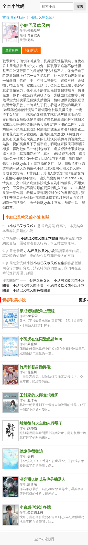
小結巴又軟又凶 (40, 17)
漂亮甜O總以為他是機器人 (43, 479)
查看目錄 (11, 50)
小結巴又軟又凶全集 (48, 263)
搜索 (80, 6)
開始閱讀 (31, 50)
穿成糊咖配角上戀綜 (37, 310)
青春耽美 (17, 17)
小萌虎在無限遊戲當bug (41, 339)
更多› (83, 300)
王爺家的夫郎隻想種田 (39, 395)
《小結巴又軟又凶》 (21, 225)
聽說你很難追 (31, 451)
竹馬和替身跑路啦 (35, 367)
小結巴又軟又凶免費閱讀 (31, 290)
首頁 (5, 17)
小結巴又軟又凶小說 (39, 250)
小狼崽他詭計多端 (35, 507)
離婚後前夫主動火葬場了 (41, 423)
